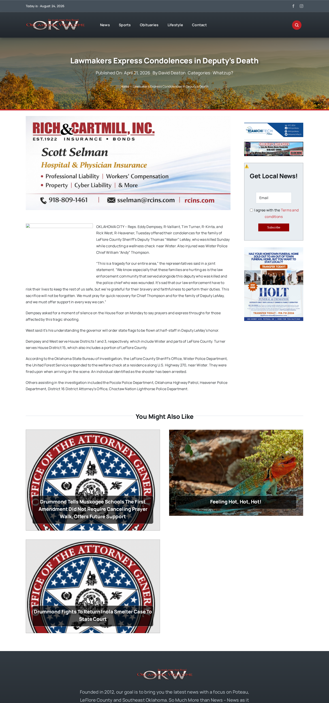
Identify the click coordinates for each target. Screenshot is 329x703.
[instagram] (301, 6)
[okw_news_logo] (55, 20)
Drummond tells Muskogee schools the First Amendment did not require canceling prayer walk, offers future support (92, 509)
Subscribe (273, 227)
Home (125, 86)
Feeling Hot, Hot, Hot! (236, 501)
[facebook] (293, 6)
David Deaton (172, 73)
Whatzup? (223, 73)
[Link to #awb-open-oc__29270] (296, 25)
